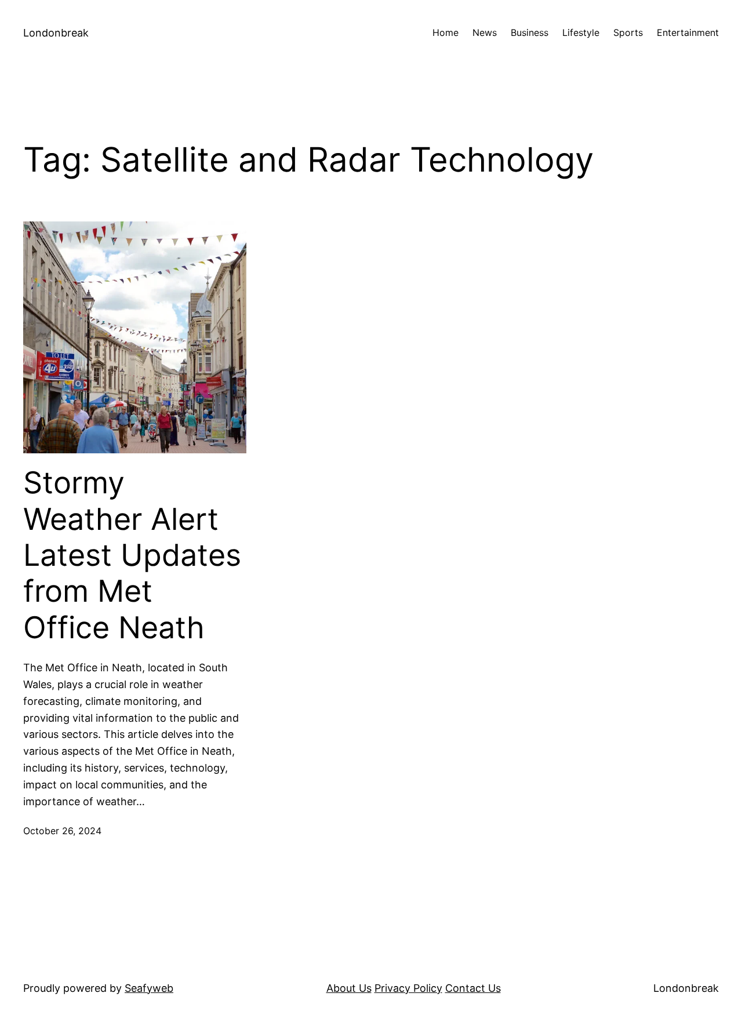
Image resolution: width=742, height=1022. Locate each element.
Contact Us (473, 988)
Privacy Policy (408, 988)
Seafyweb (149, 988)
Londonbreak (56, 33)
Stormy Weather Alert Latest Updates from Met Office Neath (132, 555)
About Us (349, 988)
